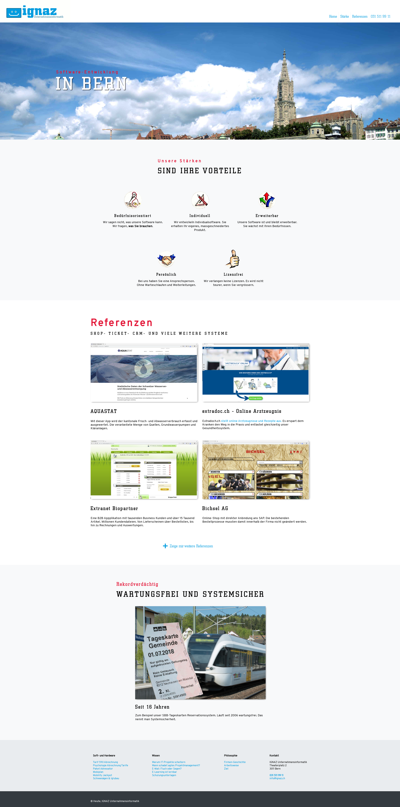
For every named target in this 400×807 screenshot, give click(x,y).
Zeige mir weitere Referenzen (191, 546)
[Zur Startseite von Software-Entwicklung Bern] (35, 20)
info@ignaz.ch (277, 778)
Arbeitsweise (231, 765)
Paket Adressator (103, 768)
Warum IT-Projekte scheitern (168, 762)
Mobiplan (98, 772)
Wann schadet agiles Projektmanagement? (176, 765)
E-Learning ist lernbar (164, 772)
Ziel (226, 768)
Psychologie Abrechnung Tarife (110, 765)
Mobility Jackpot (102, 775)
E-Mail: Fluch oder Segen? (167, 768)
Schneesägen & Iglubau (106, 778)
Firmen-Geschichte (235, 762)
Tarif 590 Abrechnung (105, 762)
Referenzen (360, 16)
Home (333, 16)
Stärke (344, 16)
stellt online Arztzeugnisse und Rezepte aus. (251, 421)
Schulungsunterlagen (164, 775)
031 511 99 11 (381, 16)
